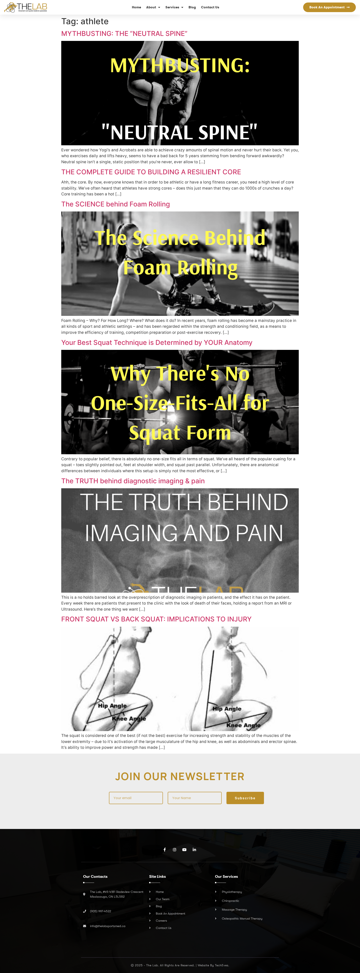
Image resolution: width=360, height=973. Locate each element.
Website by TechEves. (213, 965)
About (151, 7)
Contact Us (210, 7)
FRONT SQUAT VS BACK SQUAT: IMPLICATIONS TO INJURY (156, 619)
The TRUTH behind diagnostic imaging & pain (133, 481)
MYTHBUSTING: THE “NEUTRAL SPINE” (124, 33)
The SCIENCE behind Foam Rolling (115, 204)
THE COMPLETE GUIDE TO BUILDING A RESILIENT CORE (151, 172)
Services (172, 7)
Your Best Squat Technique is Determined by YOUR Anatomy (156, 342)
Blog (192, 7)
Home (136, 7)
